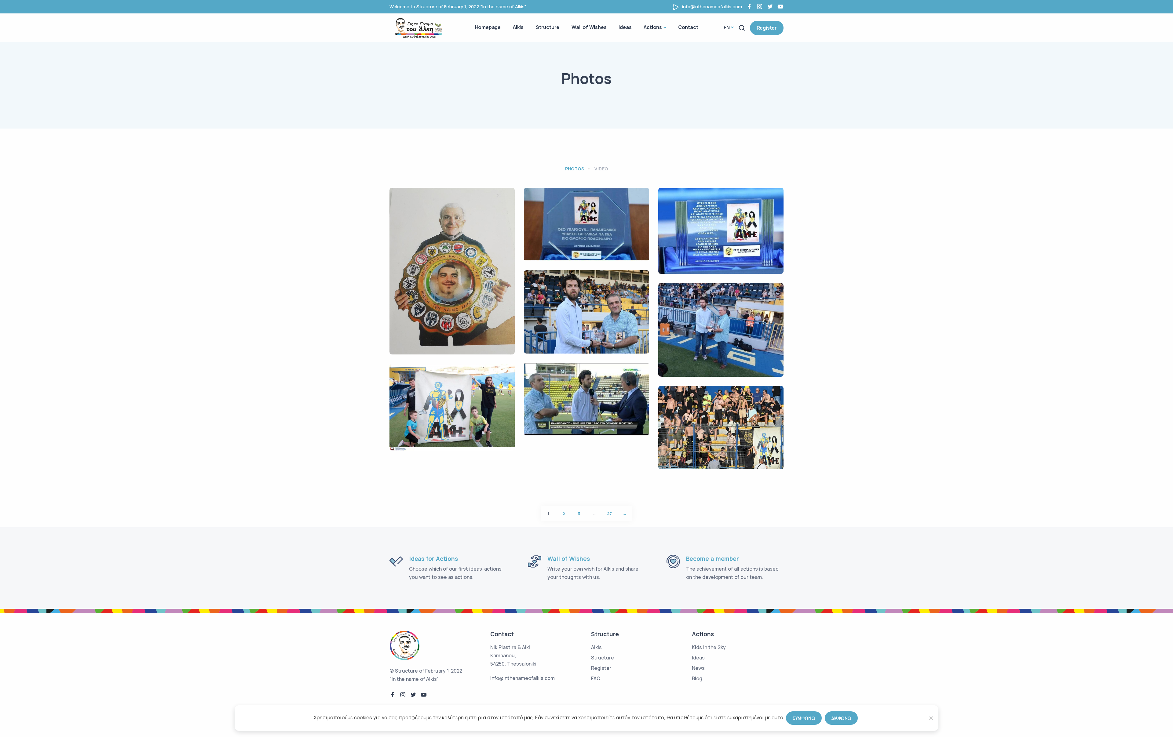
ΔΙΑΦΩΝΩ (841, 718)
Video (601, 169)
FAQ (595, 678)
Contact (688, 27)
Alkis (518, 27)
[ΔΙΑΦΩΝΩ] (931, 718)
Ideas (625, 27)
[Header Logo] (420, 27)
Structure (547, 27)
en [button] (727, 27)
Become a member (712, 559)
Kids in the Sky (709, 647)
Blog (697, 678)
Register (767, 27)
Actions (653, 27)
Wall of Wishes (589, 27)
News (698, 668)
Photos (574, 169)
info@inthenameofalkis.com (712, 6)
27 (609, 513)
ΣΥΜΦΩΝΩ (804, 718)
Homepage (488, 27)
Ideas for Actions (433, 559)
